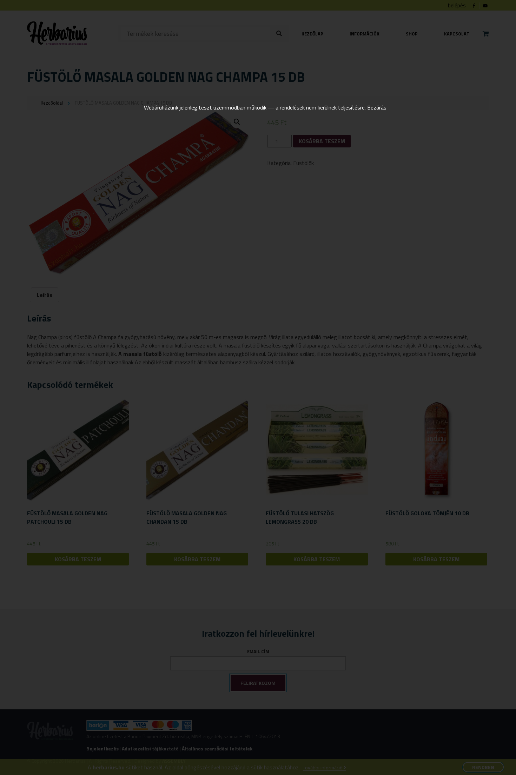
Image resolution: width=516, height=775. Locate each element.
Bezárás (376, 107)
